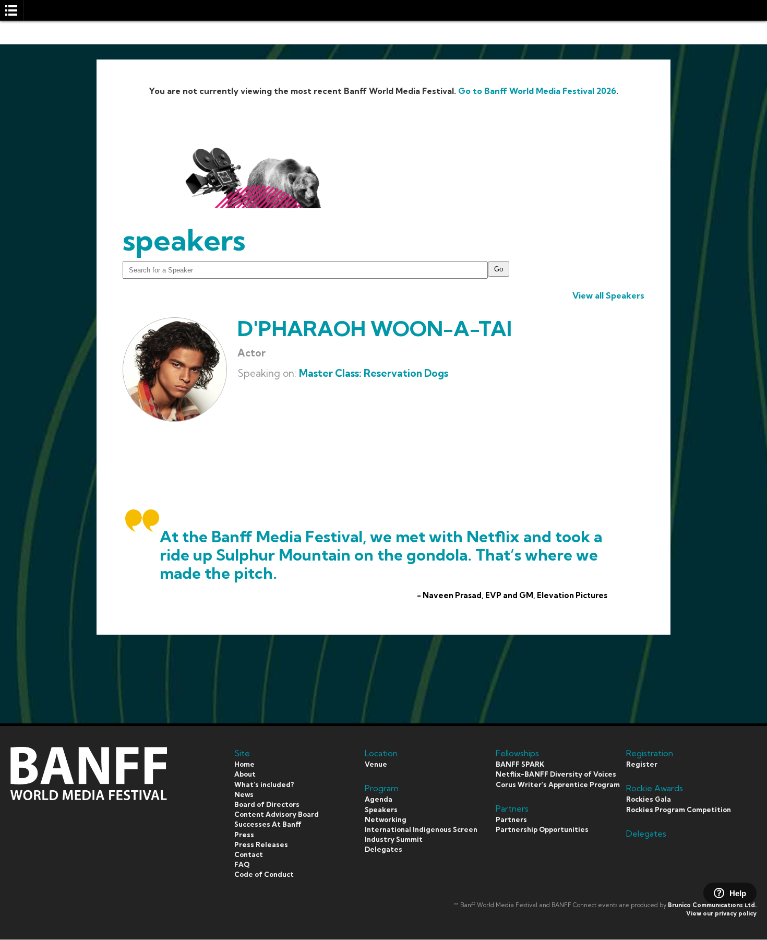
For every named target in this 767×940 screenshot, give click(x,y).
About (245, 774)
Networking (385, 819)
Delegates (383, 849)
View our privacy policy (721, 913)
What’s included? (264, 784)
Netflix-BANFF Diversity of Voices (556, 774)
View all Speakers (608, 295)
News (244, 794)
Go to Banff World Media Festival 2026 (537, 91)
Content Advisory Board (276, 814)
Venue (376, 764)
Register (641, 764)
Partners (511, 819)
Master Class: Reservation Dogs (373, 373)
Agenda (378, 799)
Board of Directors (266, 804)
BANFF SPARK (520, 764)
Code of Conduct (264, 874)
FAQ (241, 864)
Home (244, 764)
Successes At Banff (268, 824)
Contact (248, 854)
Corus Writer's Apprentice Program (558, 784)
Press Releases (261, 844)
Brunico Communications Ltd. (712, 905)
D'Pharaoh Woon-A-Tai (374, 328)
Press (244, 834)
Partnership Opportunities (542, 829)
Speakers (381, 809)
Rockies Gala (648, 799)
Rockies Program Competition (678, 809)
